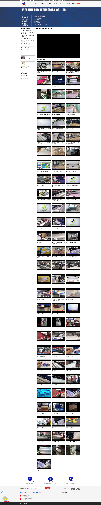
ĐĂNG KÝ (47, 488)
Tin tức (60, 3)
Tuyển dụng (67, 3)
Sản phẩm (49, 3)
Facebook (64, 492)
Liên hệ (73, 3)
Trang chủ (36, 3)
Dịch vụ (55, 3)
